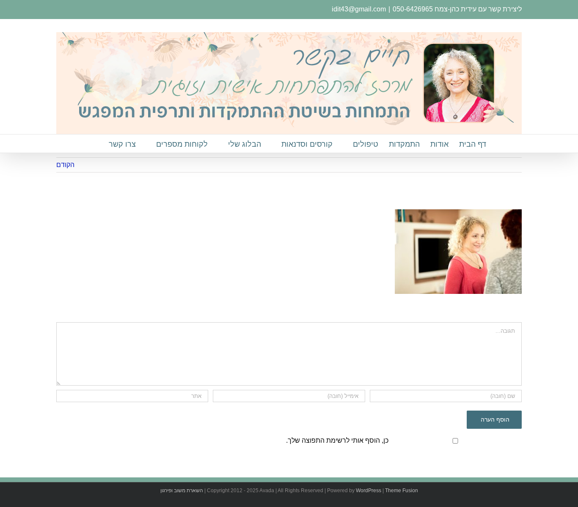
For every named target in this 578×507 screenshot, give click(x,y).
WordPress (368, 490)
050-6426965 (413, 9)
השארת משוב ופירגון (181, 490)
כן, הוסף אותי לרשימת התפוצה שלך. (337, 440)
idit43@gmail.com (359, 9)
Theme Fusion (401, 490)
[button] (95, 143)
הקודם (65, 164)
